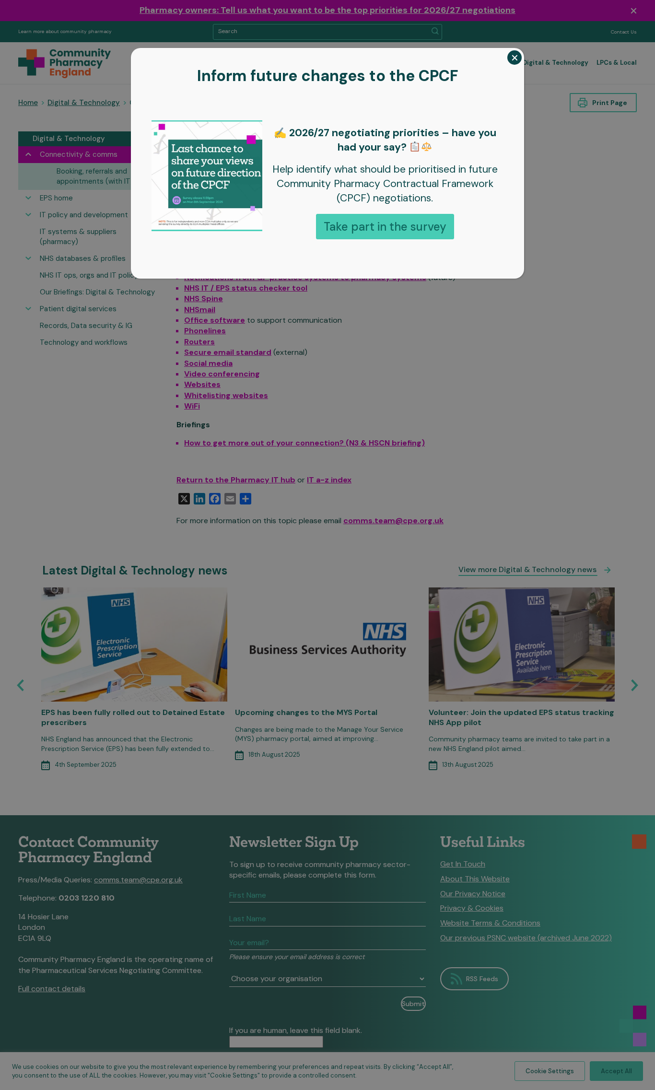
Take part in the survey (385, 226)
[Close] (514, 57)
